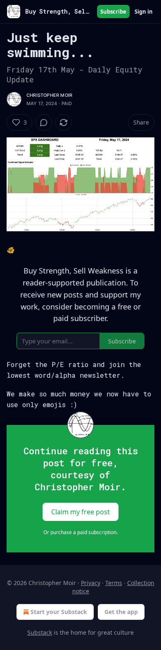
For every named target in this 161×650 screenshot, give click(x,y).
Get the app (121, 612)
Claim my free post (80, 511)
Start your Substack (59, 612)
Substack (39, 632)
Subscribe (113, 11)
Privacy (90, 583)
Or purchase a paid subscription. (80, 532)
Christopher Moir (49, 95)
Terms (113, 583)
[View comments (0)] (44, 122)
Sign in (144, 11)
